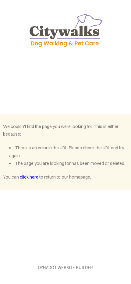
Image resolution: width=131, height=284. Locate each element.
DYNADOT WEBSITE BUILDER (65, 267)
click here (29, 177)
